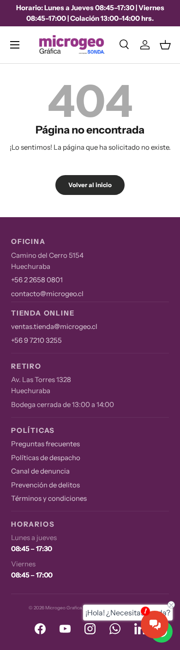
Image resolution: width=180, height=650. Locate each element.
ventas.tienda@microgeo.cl (54, 326)
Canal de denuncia (40, 471)
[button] (165, 45)
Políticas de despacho (45, 457)
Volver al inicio (90, 184)
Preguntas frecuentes (45, 443)
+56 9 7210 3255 (36, 340)
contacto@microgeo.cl (47, 293)
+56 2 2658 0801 (37, 279)
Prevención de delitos (45, 484)
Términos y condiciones (49, 498)
